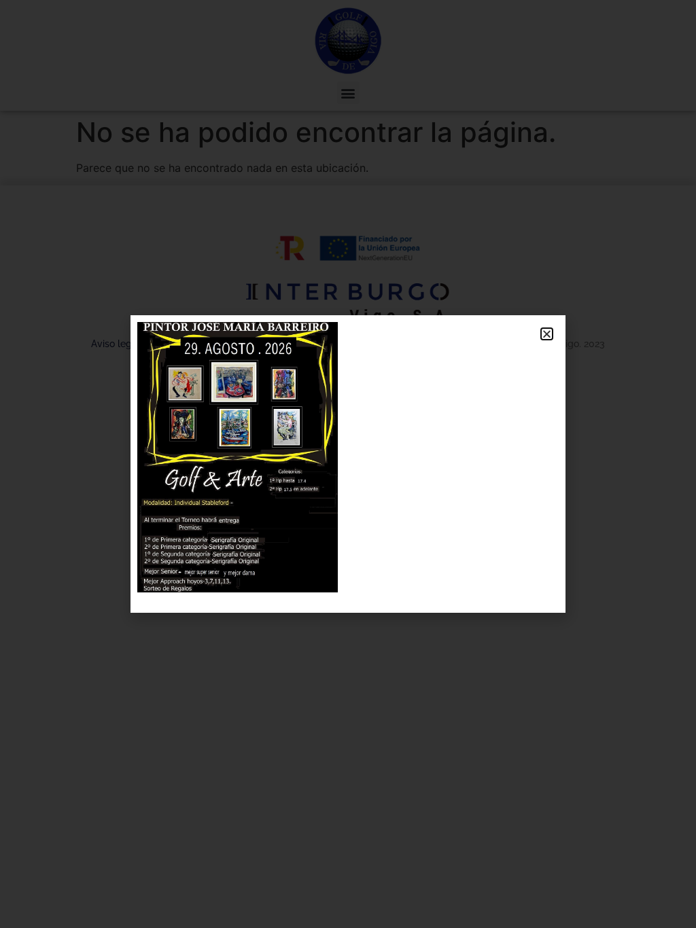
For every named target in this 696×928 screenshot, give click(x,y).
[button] (547, 334)
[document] (348, 464)
